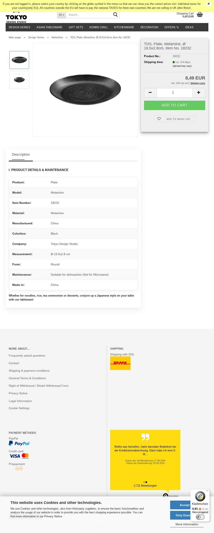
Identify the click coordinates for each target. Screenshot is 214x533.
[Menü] (207, 491)
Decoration (149, 27)
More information (187, 524)
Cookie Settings (19, 408)
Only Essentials (187, 515)
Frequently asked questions (27, 355)
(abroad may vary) (182, 66)
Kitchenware (124, 27)
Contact (14, 363)
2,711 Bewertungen (145, 485)
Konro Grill (98, 27)
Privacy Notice (53, 516)
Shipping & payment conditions (29, 370)
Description (21, 155)
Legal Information (20, 401)
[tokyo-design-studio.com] (28, 14)
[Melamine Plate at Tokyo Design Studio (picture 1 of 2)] (85, 89)
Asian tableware (49, 27)
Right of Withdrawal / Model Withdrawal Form (39, 385)
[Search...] (116, 15)
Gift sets (76, 27)
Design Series (19, 27)
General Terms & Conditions (27, 378)
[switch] (200, 517)
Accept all (187, 505)
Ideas (189, 27)
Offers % (171, 27)
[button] (150, 93)
